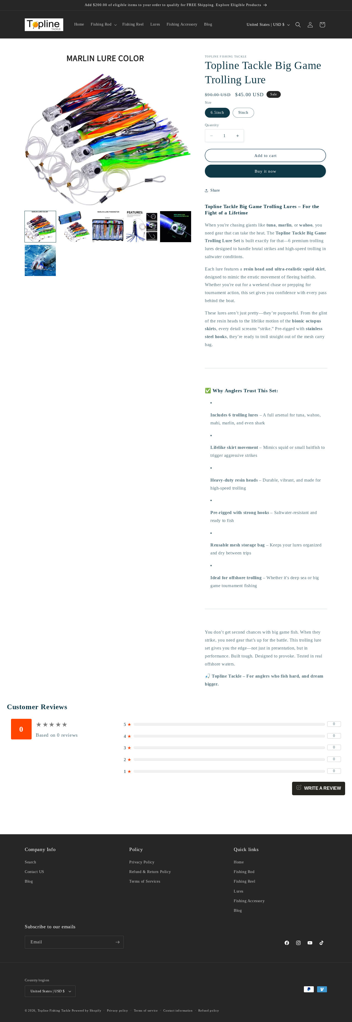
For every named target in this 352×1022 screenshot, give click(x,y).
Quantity (212, 125)
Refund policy (208, 1010)
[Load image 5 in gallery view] (175, 226)
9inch (243, 113)
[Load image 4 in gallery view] (141, 226)
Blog (29, 881)
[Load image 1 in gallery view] (40, 226)
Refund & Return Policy (150, 872)
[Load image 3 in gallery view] (107, 226)
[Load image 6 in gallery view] (40, 260)
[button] (103, 24)
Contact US (34, 872)
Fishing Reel (244, 881)
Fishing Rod (244, 872)
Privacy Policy (141, 862)
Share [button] (215, 190)
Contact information (178, 1010)
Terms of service (146, 1010)
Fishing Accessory (249, 901)
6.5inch (217, 113)
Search (30, 862)
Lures (238, 891)
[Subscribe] (117, 942)
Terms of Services (144, 881)
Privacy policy (117, 1010)
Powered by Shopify (86, 1010)
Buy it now (265, 171)
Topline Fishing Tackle (54, 1010)
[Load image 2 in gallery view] (74, 226)
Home (239, 862)
